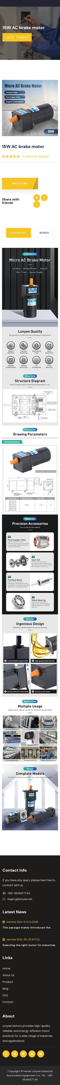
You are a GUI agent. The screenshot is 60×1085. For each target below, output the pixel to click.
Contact (8, 1002)
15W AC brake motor (23, 27)
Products (22, 37)
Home (10, 37)
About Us (8, 975)
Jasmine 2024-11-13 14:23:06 (22, 922)
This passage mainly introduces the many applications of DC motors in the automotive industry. (28, 927)
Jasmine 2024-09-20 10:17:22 (23, 939)
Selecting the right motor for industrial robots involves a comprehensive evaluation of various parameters (28, 945)
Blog (5, 989)
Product (7, 982)
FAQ (5, 995)
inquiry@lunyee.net (20, 899)
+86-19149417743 (19, 893)
